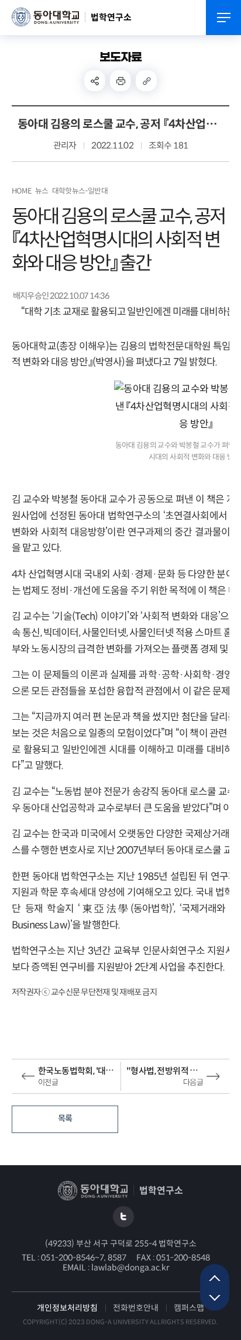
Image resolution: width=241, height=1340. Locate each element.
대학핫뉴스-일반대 (80, 191)
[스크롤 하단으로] (214, 1299)
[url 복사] (146, 80)
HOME (22, 191)
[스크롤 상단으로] (214, 1275)
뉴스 (41, 191)
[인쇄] (120, 80)
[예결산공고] (123, 1216)
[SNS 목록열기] (94, 80)
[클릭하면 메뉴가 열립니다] (223, 17)
